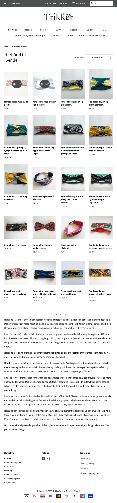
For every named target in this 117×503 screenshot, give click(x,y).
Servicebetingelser (12, 478)
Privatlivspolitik (11, 474)
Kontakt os (9, 466)
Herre (29, 29)
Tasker (44, 29)
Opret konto (63, 3)
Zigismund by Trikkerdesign (29, 35)
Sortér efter (78, 57)
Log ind (48, 3)
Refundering (9, 482)
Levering (8, 470)
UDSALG (55, 35)
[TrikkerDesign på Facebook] (43, 459)
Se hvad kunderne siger (93, 35)
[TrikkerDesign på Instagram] (48, 459)
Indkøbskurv (81, 3)
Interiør (74, 29)
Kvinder (13, 29)
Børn (59, 29)
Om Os (69, 35)
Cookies (7, 458)
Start (6, 46)
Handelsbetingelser (12, 462)
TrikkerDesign (59, 491)
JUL (103, 29)
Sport (90, 29)
